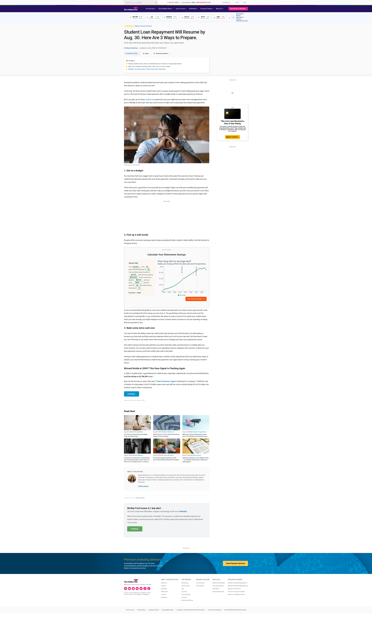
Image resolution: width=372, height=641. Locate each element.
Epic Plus (184, 591)
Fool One (184, 597)
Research (164, 588)
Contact (163, 594)
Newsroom (164, 591)
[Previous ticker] (125, 17)
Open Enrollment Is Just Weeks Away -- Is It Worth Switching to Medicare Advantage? (195, 460)
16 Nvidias (182, 511)
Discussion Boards (218, 586)
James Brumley (168, 455)
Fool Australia (200, 583)
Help (244, 2)
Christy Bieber (138, 432)
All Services (185, 583)
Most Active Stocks (240, 14)
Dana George (197, 455)
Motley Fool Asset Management (237, 583)
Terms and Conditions (214, 610)
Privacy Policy (141, 610)
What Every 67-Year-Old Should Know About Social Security (166, 435)
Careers (163, 586)
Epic (183, 588)
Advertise (164, 597)
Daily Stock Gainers (239, 18)
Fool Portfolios (186, 594)
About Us (164, 583)
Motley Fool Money (187, 600)
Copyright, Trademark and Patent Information (191, 610)
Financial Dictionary (218, 591)
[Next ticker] (233, 17)
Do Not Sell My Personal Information (235, 610)
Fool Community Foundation (236, 591)
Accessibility (226, 2)
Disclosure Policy (154, 610)
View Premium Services (235, 563)
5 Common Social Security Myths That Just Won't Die (136, 435)
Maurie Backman (132, 48)
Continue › (131, 394)
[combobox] (141, 2)
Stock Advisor (186, 586)
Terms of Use (130, 610)
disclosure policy (140, 498)
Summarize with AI (162, 53)
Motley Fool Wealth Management (238, 586)
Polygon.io (146, 594)
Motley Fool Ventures (234, 588)
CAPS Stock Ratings (218, 583)
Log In (237, 2)
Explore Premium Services (143, 26)
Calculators (215, 588)
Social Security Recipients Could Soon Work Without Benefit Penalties (166, 459)
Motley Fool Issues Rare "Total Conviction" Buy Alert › (147, 69)
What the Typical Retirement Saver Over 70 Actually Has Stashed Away (194, 435)
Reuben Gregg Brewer (200, 432)
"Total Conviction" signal (165, 381)
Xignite (139, 594)
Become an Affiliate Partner (236, 594)
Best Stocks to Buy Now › (238, 8)
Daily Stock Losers (242, 21)
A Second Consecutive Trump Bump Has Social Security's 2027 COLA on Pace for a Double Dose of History (136, 460)
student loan (150, 99)
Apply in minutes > (232, 137)
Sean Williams (138, 455)
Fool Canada (200, 586)
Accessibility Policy (168, 610)
